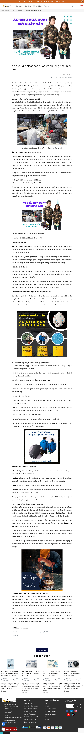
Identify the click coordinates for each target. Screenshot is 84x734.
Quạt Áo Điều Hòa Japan (30, 709)
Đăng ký (77, 706)
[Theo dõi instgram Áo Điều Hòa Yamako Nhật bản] (75, 711)
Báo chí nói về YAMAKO (30, 719)
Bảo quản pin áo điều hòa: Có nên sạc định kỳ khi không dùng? (9, 673)
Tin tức (46, 717)
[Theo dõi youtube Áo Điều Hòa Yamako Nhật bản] (68, 715)
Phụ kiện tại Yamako (50, 714)
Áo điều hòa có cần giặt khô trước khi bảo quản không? (31, 673)
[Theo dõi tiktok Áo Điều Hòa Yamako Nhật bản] (73, 715)
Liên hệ (46, 719)
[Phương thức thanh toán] (52, 727)
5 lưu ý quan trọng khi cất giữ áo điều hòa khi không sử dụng (52, 673)
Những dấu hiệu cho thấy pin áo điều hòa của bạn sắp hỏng (72, 673)
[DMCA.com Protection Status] (5, 733)
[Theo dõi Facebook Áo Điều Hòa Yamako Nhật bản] (67, 711)
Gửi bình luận (42, 650)
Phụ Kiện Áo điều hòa (29, 714)
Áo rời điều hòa (27, 703)
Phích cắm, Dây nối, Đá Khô (31, 717)
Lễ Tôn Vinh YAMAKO (29, 722)
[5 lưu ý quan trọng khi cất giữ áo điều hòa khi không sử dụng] (52, 664)
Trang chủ (47, 703)
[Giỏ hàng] (81, 6)
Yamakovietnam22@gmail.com (13, 717)
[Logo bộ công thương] (31, 727)
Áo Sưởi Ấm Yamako (50, 711)
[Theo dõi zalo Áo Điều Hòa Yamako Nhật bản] (71, 711)
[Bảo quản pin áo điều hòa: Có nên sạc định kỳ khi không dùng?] (10, 664)
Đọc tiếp (3, 691)
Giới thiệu (47, 706)
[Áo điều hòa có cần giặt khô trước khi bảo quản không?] (31, 664)
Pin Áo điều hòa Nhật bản (30, 706)
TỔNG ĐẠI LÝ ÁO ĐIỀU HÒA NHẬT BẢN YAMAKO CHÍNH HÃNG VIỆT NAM (42, 1)
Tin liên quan (42, 655)
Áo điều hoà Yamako (50, 709)
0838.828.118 (8, 713)
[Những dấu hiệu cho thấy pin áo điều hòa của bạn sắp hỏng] (73, 664)
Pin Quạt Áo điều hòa (29, 711)
